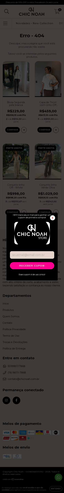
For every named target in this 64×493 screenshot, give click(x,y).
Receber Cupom (32, 265)
